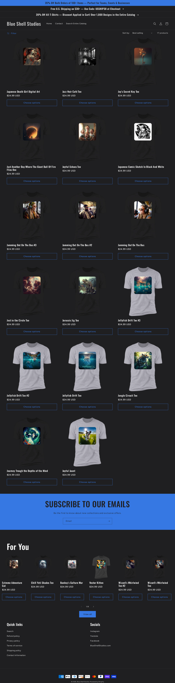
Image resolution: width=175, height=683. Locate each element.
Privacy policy (13, 641)
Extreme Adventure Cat (12, 584)
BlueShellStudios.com (100, 645)
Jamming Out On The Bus (131, 245)
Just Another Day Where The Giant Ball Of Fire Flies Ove (31, 168)
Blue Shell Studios (83, 682)
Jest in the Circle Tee (18, 320)
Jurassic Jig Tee (70, 320)
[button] (155, 24)
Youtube (94, 636)
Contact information (16, 655)
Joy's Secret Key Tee (128, 91)
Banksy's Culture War (71, 582)
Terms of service (14, 645)
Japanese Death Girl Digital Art (23, 91)
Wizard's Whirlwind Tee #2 (129, 584)
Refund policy (13, 636)
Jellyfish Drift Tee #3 (129, 320)
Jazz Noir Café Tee (71, 91)
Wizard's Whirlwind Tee (158, 584)
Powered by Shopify (97, 682)
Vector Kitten (96, 582)
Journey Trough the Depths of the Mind (27, 470)
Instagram (95, 631)
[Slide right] (94, 607)
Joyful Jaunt (68, 470)
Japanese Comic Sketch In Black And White (141, 166)
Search (10, 631)
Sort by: (126, 33)
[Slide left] (81, 607)
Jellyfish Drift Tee (71, 395)
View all (87, 614)
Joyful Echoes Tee (71, 166)
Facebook (94, 641)
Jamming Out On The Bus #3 (22, 245)
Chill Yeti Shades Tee (42, 582)
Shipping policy (14, 650)
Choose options (32, 103)
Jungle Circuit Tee (127, 395)
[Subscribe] (109, 521)
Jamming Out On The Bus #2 (77, 245)
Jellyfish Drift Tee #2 (18, 395)
